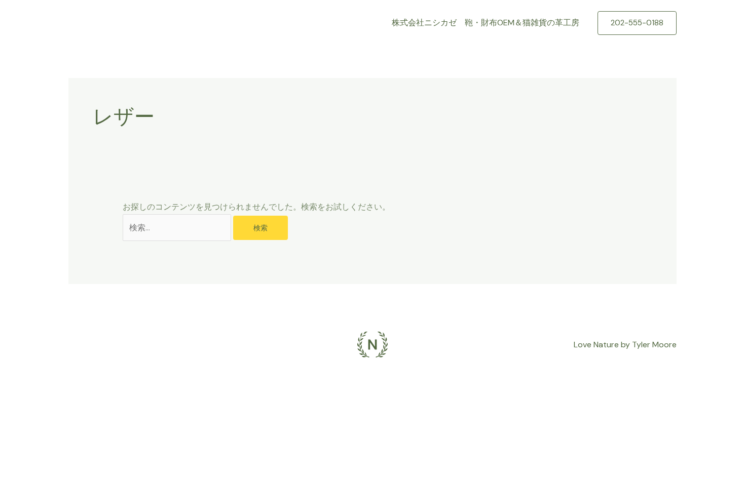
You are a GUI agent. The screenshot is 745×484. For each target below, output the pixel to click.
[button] (637, 23)
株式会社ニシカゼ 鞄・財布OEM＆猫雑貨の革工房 (485, 22)
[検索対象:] (178, 227)
